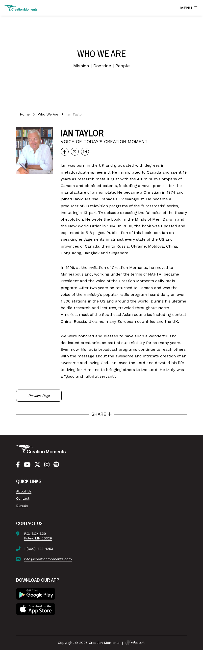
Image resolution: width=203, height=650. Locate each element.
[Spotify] (56, 464)
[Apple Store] (35, 608)
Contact (22, 498)
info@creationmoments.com (48, 559)
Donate (22, 506)
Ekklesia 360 (135, 642)
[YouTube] (27, 464)
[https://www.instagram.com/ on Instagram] (85, 152)
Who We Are (48, 114)
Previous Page (39, 395)
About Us (23, 491)
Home (25, 114)
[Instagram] (47, 464)
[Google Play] (35, 593)
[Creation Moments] (21, 8)
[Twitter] (75, 152)
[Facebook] (65, 152)
